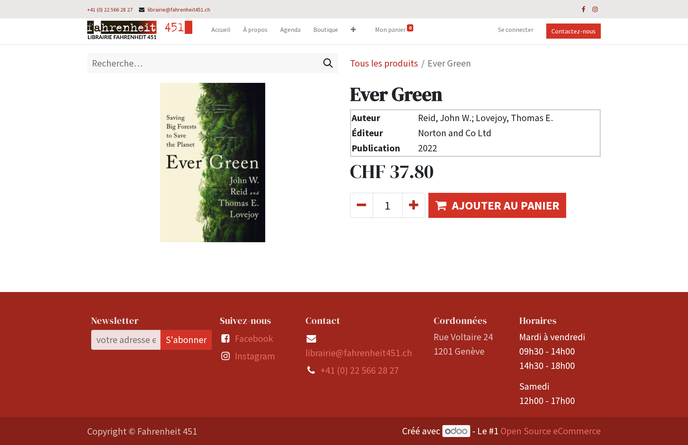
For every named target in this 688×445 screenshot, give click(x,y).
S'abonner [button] (186, 339)
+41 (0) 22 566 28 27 (110, 9)
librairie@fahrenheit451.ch (179, 9)
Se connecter (516, 29)
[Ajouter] (413, 205)
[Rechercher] (328, 63)
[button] (353, 31)
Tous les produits (384, 63)
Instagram (255, 356)
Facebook (254, 338)
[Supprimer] (361, 205)
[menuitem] (221, 31)
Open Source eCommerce (550, 431)
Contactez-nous (573, 31)
